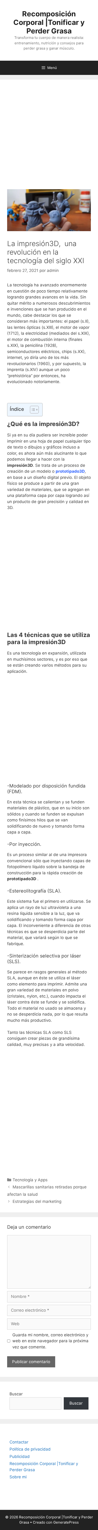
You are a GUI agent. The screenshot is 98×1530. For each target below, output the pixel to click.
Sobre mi (18, 1477)
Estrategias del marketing (37, 1201)
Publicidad (20, 1456)
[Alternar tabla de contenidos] (32, 410)
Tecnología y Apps (30, 1179)
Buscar (16, 1394)
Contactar (19, 1442)
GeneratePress (66, 1522)
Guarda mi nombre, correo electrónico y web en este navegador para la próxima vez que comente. (50, 1341)
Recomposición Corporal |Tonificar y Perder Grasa (49, 22)
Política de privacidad (30, 1449)
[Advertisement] (49, 138)
